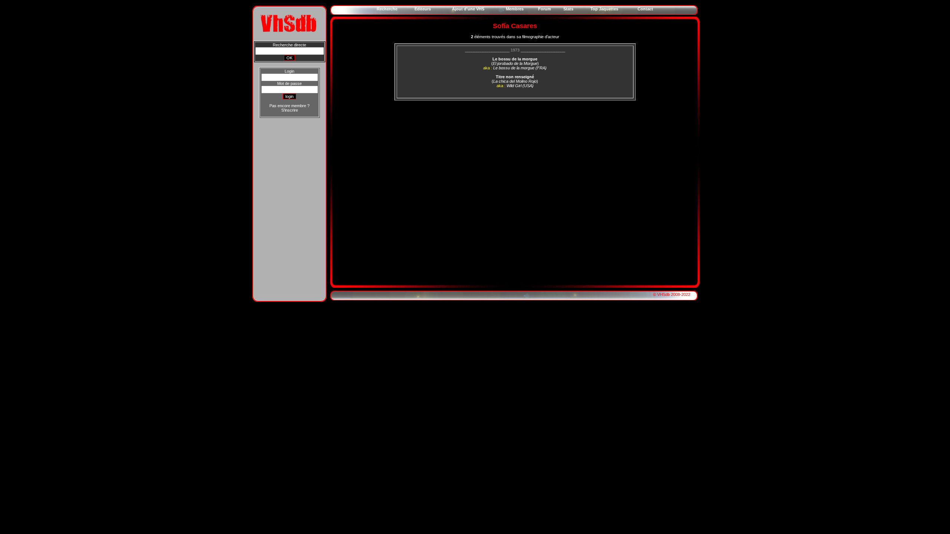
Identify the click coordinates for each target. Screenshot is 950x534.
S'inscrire (289, 110)
